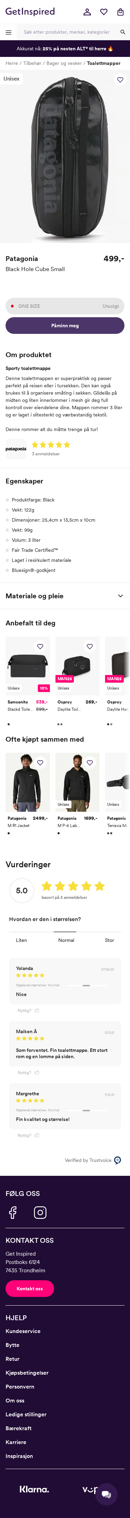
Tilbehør (32, 63)
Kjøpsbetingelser (27, 1372)
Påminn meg (65, 325)
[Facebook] (12, 1213)
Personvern (20, 1386)
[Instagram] (40, 1213)
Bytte (12, 1345)
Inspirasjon (19, 1456)
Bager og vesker (64, 63)
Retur (12, 1359)
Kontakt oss (30, 1288)
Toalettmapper (103, 63)
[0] (103, 12)
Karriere (16, 1442)
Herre (12, 63)
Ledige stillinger (26, 1414)
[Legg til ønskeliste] (120, 79)
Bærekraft (19, 1428)
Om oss (15, 1400)
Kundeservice (23, 1331)
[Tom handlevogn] (120, 12)
